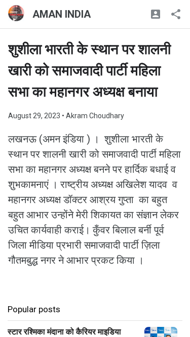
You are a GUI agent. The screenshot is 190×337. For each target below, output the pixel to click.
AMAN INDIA (61, 14)
